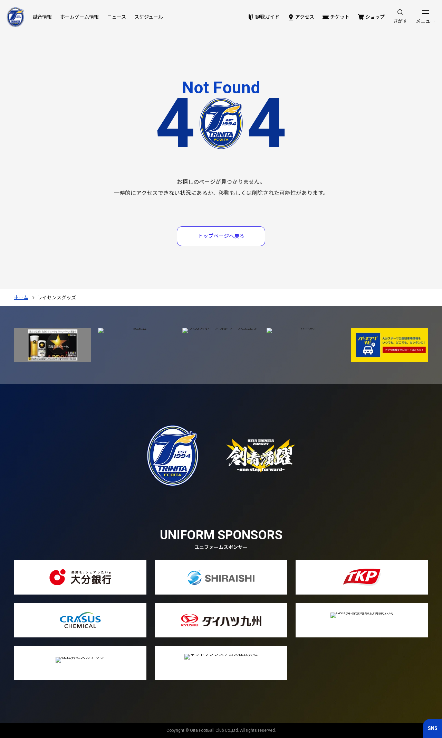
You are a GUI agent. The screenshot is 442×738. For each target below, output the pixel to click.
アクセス (304, 17)
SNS (433, 728)
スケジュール (148, 17)
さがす (400, 21)
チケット (339, 17)
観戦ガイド (267, 17)
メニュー (425, 21)
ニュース (116, 17)
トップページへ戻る (221, 236)
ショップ (375, 17)
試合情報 (42, 17)
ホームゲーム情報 (79, 17)
